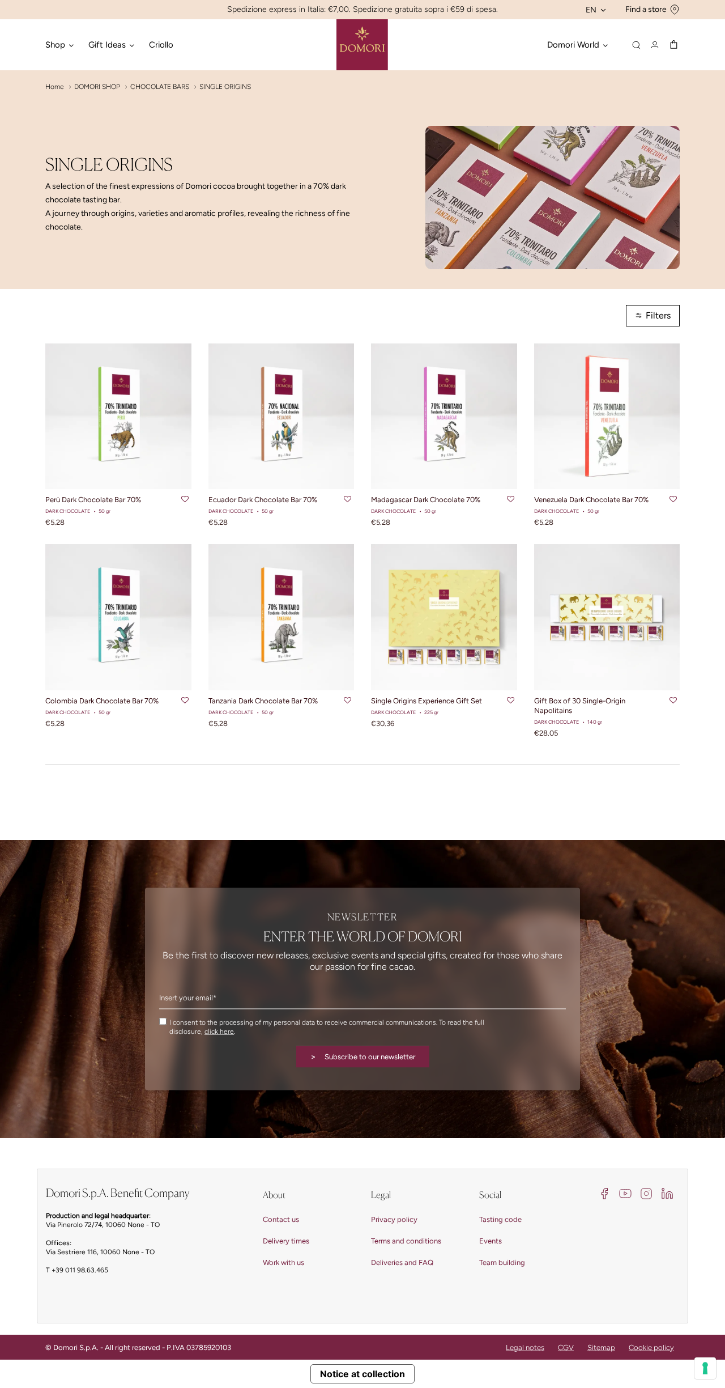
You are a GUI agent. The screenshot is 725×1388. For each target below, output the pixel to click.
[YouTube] (625, 1192)
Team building (502, 1262)
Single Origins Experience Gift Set (426, 701)
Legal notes (525, 1347)
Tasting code (500, 1219)
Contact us (281, 1219)
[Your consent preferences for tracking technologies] (705, 1368)
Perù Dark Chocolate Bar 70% (93, 499)
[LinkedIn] (667, 1192)
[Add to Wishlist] (184, 500)
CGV (566, 1347)
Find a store (646, 9)
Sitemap (601, 1347)
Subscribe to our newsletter (362, 1056)
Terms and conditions (406, 1241)
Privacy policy (394, 1219)
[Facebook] (604, 1192)
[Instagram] (646, 1192)
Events (490, 1241)
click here (219, 1031)
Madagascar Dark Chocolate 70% (425, 499)
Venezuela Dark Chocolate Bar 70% (591, 499)
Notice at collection (362, 1373)
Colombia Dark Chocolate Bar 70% (102, 701)
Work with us (283, 1262)
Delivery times (286, 1241)
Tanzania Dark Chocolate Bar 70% (263, 701)
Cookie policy (651, 1347)
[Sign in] (654, 44)
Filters (658, 315)
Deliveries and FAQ (402, 1262)
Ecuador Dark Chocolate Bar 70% (262, 499)
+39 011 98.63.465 (80, 1270)
